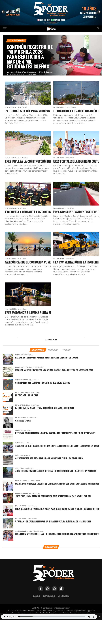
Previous (3, 12)
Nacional (36, 596)
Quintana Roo (63, 596)
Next (99, 12)
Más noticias (51, 340)
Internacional (49, 596)
